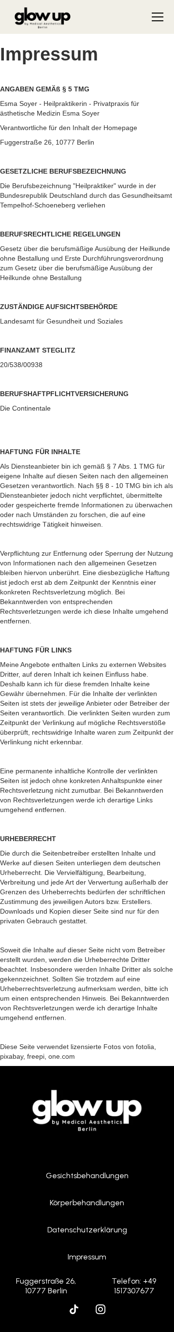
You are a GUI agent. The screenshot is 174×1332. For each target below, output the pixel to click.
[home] (42, 17)
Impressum (87, 1256)
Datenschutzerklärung (87, 1229)
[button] (155, 17)
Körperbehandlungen (87, 1202)
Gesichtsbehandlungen (87, 1175)
